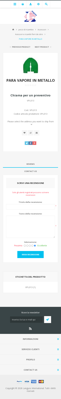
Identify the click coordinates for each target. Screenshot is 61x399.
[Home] (13, 29)
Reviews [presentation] (31, 164)
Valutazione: (30, 242)
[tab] (30, 164)
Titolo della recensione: (30, 202)
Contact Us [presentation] (30, 171)
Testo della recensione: (30, 213)
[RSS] (30, 328)
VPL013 (29, 287)
